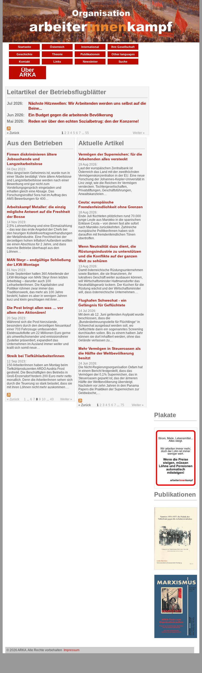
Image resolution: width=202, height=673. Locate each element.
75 (122, 405)
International (90, 46)
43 (52, 399)
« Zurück (13, 399)
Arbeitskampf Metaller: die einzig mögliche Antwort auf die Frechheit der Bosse (38, 211)
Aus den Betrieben (35, 143)
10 (44, 399)
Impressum (71, 650)
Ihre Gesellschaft (123, 46)
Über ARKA (27, 72)
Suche (123, 61)
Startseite (24, 46)
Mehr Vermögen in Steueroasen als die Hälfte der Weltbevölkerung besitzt (109, 353)
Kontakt (24, 61)
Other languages (123, 54)
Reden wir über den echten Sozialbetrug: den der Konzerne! (83, 121)
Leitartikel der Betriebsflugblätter (56, 92)
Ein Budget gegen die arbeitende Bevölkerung (70, 115)
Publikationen (90, 54)
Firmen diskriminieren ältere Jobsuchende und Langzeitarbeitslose (32, 159)
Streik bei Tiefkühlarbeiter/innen (35, 356)
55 (87, 133)
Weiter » (139, 133)
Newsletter (90, 61)
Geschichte (24, 54)
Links (57, 61)
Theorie (57, 54)
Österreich (57, 46)
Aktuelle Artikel (101, 143)
